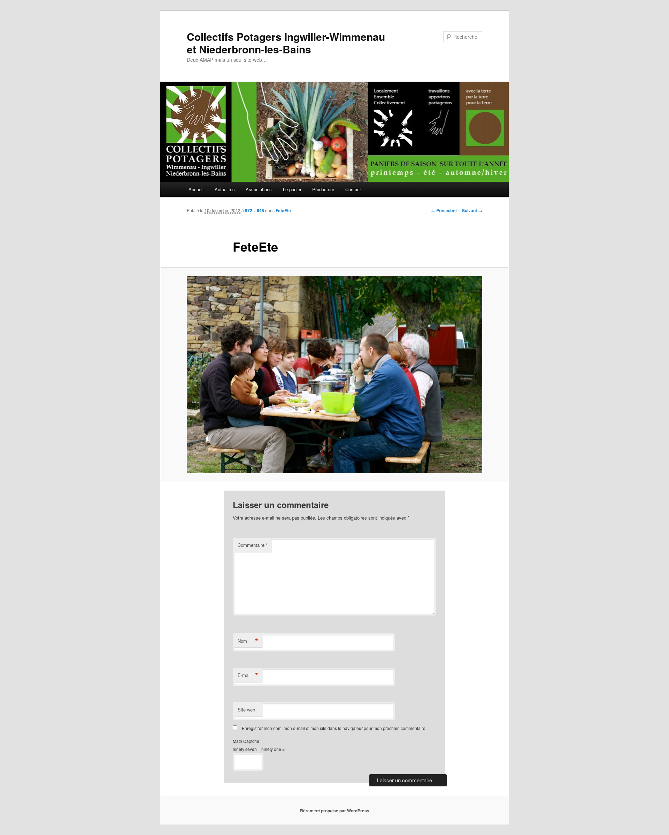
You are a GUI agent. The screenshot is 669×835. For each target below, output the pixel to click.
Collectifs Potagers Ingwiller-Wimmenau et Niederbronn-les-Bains (286, 43)
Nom (248, 641)
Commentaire (253, 545)
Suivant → (472, 210)
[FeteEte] (334, 374)
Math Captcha (246, 741)
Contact (353, 189)
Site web (246, 709)
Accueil (196, 189)
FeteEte (283, 210)
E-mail (248, 675)
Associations (259, 189)
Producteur (323, 189)
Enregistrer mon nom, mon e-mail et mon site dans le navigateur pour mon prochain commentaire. (334, 728)
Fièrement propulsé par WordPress (334, 810)
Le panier (292, 189)
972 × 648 (254, 210)
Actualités (225, 189)
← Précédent (444, 210)
